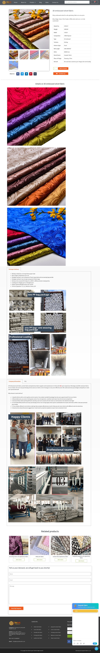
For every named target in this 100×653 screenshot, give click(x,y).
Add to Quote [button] (19, 559)
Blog (40, 2)
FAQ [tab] (25, 381)
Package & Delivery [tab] (14, 269)
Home (15, 2)
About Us (23, 2)
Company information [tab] (15, 381)
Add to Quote (63, 68)
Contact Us (55, 2)
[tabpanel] (49, 325)
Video (47, 2)
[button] (47, 11)
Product (32, 2)
